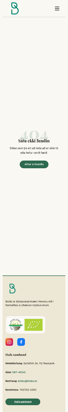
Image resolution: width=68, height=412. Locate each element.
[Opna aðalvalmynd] (57, 8)
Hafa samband (23, 401)
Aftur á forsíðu (34, 164)
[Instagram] (9, 342)
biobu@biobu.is (27, 381)
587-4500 (19, 372)
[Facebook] (21, 342)
